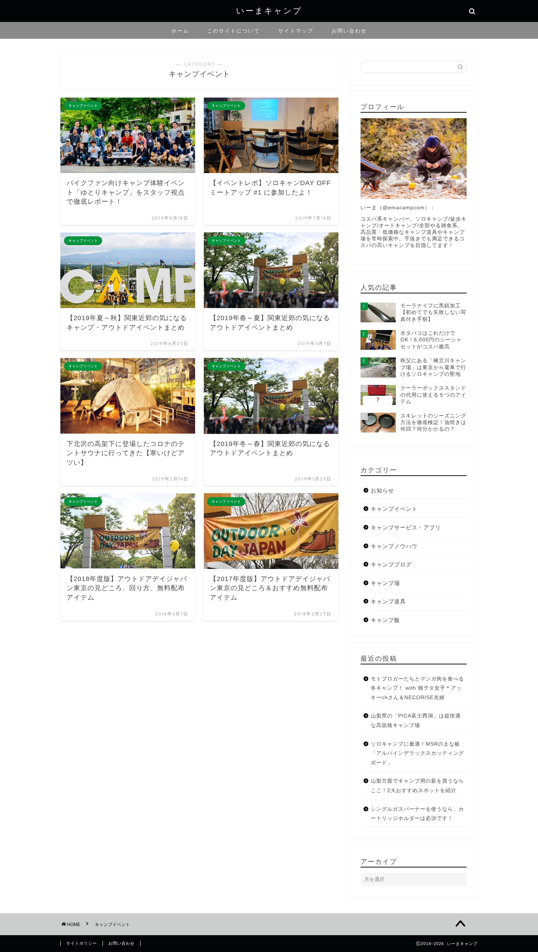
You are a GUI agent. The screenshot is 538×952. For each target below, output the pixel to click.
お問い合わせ (349, 30)
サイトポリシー (81, 943)
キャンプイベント (394, 509)
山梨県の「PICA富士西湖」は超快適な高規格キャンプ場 (416, 720)
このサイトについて (233, 30)
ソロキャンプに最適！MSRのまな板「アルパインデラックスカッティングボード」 (417, 753)
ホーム (180, 30)
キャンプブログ (391, 564)
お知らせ (382, 490)
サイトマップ (295, 30)
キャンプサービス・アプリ (406, 527)
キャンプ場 (385, 583)
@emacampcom (403, 207)
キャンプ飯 (385, 620)
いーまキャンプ (269, 10)
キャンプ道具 (388, 601)
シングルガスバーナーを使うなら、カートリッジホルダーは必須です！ (417, 813)
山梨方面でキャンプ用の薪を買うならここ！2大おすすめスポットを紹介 (417, 785)
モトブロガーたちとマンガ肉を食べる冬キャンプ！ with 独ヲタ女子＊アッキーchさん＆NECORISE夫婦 (417, 688)
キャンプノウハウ (394, 546)
